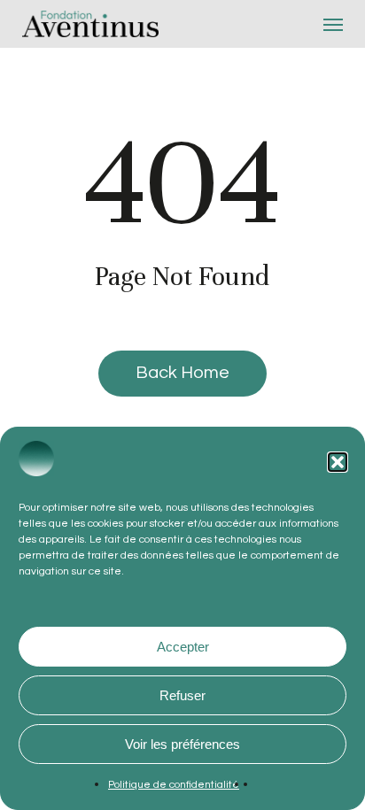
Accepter (183, 646)
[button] (337, 462)
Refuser (182, 695)
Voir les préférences (182, 744)
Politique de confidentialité (173, 785)
